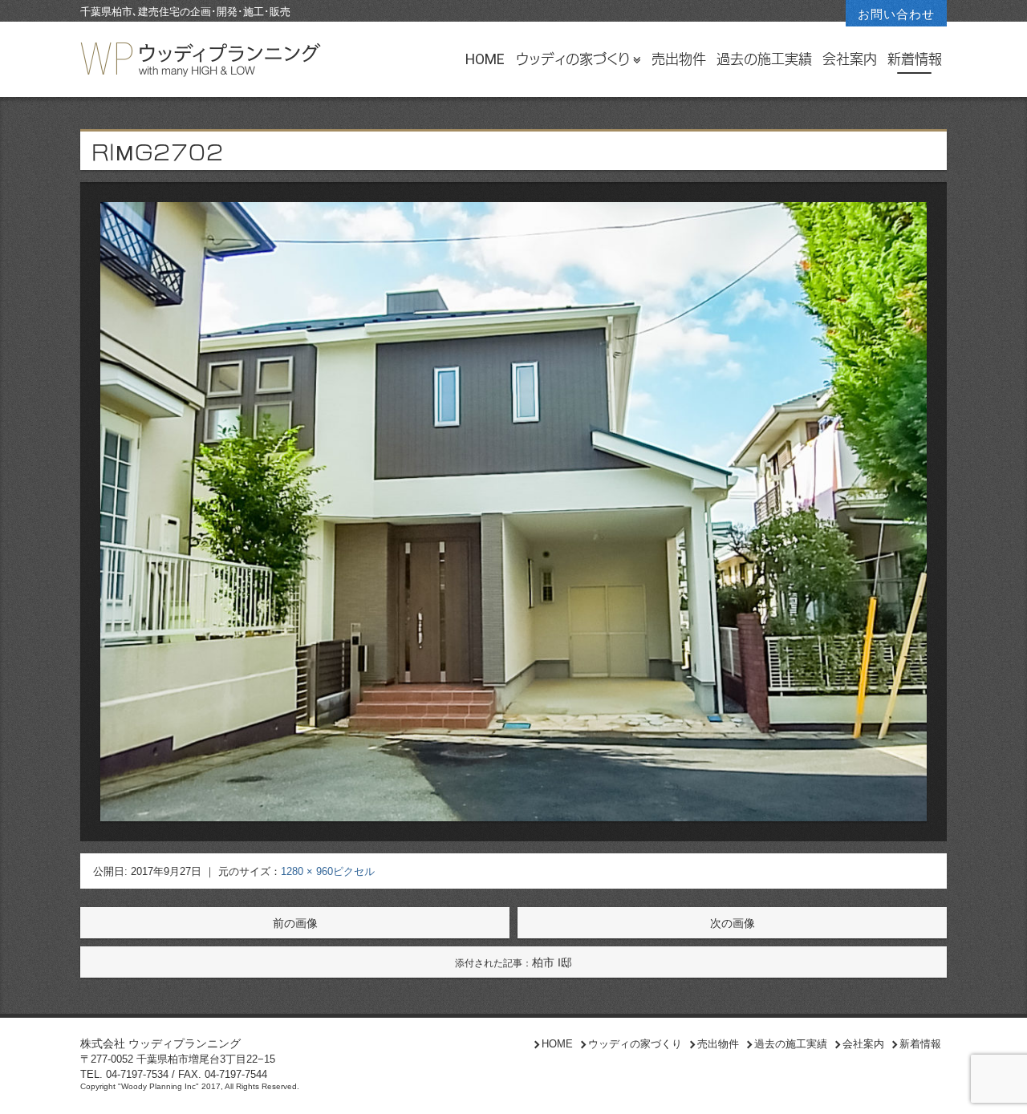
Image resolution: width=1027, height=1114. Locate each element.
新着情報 (914, 59)
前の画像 (295, 923)
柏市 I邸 (513, 962)
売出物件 (679, 59)
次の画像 (732, 923)
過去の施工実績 (764, 59)
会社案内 (849, 59)
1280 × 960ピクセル (328, 871)
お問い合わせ (896, 14)
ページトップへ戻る (996, 1087)
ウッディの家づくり (573, 59)
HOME (485, 59)
